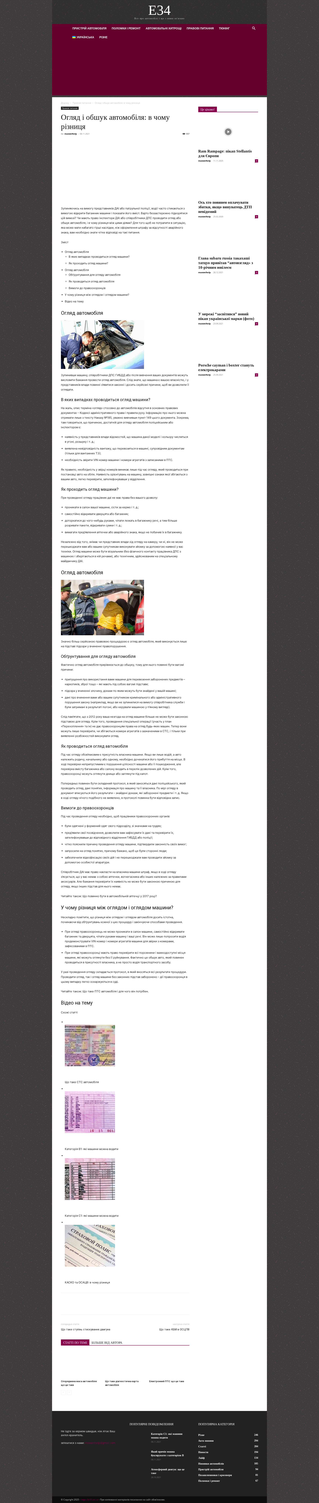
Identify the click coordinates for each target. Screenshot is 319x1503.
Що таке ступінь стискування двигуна (85, 1329)
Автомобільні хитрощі (163, 28)
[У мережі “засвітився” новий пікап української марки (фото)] (228, 294)
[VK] (73, 142)
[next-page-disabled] (69, 1392)
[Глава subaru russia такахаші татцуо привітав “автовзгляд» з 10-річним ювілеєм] (228, 239)
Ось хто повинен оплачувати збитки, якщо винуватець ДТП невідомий (225, 207)
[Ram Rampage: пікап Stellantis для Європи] (228, 132)
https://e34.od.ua (89, 1499)
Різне (103, 37)
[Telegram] (98, 142)
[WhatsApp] (107, 142)
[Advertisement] (159, 69)
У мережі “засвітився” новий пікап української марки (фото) (226, 316)
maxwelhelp (70, 133)
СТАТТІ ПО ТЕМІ (75, 1342)
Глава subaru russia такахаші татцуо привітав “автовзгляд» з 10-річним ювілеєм (225, 263)
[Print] (124, 142)
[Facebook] (64, 142)
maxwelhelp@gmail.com (100, 1443)
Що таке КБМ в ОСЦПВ (174, 1329)
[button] (253, 28)
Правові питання (200, 28)
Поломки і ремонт (126, 28)
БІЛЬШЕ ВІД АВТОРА (107, 1342)
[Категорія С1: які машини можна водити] (139, 1438)
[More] (133, 142)
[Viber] (90, 142)
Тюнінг (224, 28)
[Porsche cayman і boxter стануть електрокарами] (228, 346)
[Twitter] (81, 142)
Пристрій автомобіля (89, 28)
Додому (65, 102)
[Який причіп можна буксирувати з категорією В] (139, 1456)
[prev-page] (63, 1392)
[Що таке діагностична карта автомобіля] (125, 1364)
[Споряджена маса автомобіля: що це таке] (81, 1364)
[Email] (115, 142)
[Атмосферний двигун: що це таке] (139, 1474)
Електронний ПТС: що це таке (166, 1381)
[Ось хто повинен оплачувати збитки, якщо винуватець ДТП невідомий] (228, 183)
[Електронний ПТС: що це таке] (169, 1364)
